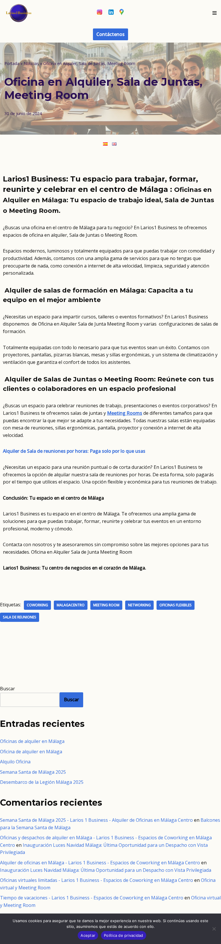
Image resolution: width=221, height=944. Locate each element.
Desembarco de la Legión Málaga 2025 (41, 782)
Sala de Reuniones (19, 617)
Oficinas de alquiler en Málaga (32, 741)
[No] (214, 929)
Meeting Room (106, 605)
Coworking (37, 605)
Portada (11, 63)
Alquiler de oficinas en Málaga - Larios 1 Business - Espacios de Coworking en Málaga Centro (100, 862)
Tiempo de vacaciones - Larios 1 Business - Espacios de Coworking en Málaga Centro (91, 898)
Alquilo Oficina (15, 761)
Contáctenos (110, 34)
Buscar (7, 688)
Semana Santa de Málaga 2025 (33, 772)
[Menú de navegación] (214, 13)
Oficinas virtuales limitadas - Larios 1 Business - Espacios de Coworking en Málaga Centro (96, 880)
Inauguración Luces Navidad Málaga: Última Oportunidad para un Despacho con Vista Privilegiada (105, 870)
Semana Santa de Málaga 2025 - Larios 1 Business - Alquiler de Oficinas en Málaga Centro (96, 820)
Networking (139, 605)
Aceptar (88, 935)
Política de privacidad (123, 935)
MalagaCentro (71, 605)
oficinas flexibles (175, 605)
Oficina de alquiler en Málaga (31, 751)
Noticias (31, 63)
